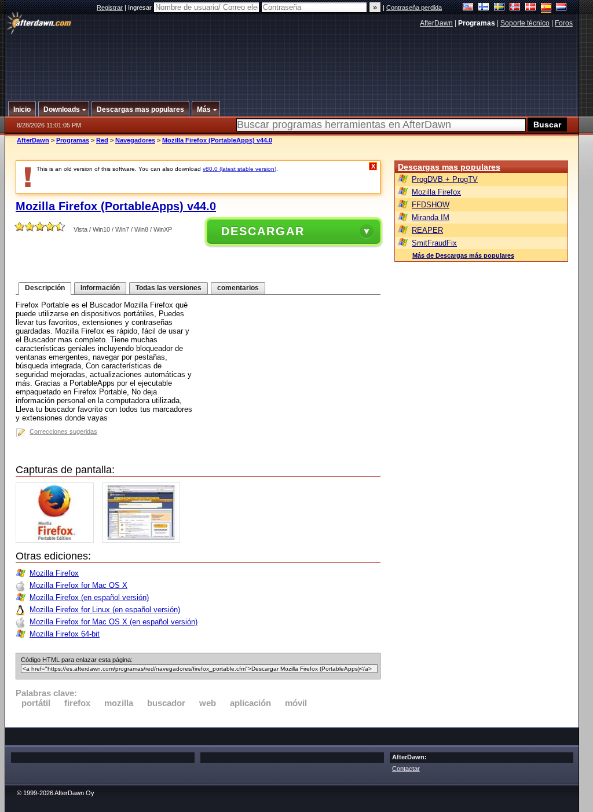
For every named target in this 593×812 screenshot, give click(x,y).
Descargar (263, 231)
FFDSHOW (430, 204)
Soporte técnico (525, 23)
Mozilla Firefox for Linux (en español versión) (105, 609)
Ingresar (140, 7)
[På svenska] (499, 8)
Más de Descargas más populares (463, 255)
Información (100, 288)
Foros (564, 23)
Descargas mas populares (449, 166)
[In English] (468, 8)
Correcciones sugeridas (63, 431)
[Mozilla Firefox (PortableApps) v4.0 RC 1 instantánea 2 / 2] (144, 540)
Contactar (406, 768)
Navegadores (135, 140)
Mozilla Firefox (54, 573)
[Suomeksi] (483, 8)
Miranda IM (430, 217)
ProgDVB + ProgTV (445, 179)
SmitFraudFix (434, 243)
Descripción (45, 288)
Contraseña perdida (414, 7)
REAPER (427, 230)
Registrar (110, 7)
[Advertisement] (292, 60)
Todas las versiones (169, 288)
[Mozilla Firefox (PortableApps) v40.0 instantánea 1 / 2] (58, 540)
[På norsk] (515, 8)
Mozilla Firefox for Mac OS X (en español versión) (113, 621)
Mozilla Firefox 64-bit (65, 634)
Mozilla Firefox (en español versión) (89, 597)
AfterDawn (436, 23)
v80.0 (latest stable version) (239, 169)
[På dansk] (530, 8)
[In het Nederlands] (561, 8)
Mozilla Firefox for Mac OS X (78, 585)
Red (102, 140)
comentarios (238, 288)
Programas (72, 140)
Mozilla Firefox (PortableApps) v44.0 (217, 140)
